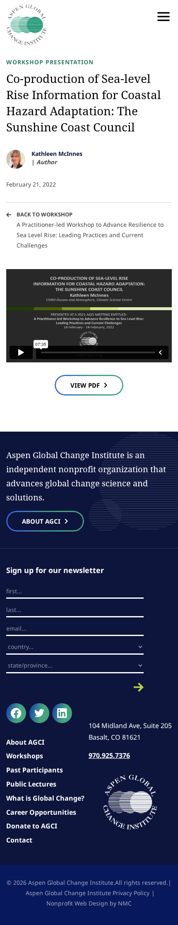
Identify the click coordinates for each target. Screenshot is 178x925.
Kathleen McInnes (56, 154)
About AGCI (25, 742)
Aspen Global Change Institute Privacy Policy (87, 893)
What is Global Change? (45, 798)
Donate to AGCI (31, 825)
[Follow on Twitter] (39, 713)
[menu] (163, 16)
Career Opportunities (41, 812)
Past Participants (34, 769)
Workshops (24, 755)
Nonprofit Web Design (77, 903)
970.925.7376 (109, 755)
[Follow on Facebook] (16, 713)
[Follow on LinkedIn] (62, 713)
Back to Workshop (44, 214)
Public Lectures (31, 784)
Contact (19, 840)
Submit (75, 687)
